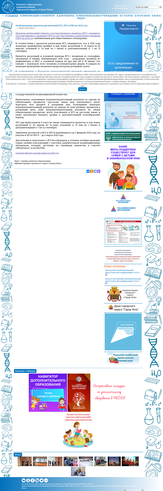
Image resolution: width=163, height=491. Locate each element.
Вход (24, 488)
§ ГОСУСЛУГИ (142, 15)
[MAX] (98, 171)
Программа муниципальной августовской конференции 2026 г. (122, 271)
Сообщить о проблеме (123, 94)
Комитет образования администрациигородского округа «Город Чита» (34, 7)
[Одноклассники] (91, 171)
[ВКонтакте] (88, 171)
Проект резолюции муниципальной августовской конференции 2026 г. (123, 280)
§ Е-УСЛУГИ (126, 15)
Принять (82, 89)
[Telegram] (95, 171)
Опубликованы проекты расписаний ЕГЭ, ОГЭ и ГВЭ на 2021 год (51, 25)
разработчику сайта (84, 484)
